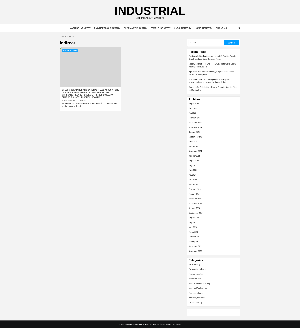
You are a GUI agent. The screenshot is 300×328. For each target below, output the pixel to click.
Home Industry (203, 28)
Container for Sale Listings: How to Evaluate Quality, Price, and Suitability (213, 88)
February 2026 (194, 117)
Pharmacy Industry (135, 28)
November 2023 (195, 203)
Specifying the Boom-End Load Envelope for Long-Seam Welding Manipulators (212, 65)
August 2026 (194, 103)
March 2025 (193, 146)
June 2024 (193, 170)
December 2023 (195, 198)
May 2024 (192, 175)
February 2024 (194, 189)
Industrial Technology (198, 288)
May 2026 (192, 113)
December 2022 (195, 246)
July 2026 (192, 108)
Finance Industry (70, 50)
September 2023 (195, 213)
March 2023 (193, 232)
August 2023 (194, 217)
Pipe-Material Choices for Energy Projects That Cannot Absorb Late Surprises (211, 73)
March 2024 (193, 184)
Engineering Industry (107, 28)
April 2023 (193, 227)
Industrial (150, 10)
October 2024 (194, 156)
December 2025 (195, 122)
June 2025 (193, 141)
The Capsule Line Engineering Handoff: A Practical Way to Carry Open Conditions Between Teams (212, 57)
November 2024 (195, 151)
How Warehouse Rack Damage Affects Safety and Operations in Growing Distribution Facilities (209, 81)
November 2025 (195, 127)
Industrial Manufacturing (199, 283)
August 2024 (194, 160)
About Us (221, 28)
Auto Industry (182, 28)
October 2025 (194, 132)
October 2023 (194, 208)
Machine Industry (80, 28)
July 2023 (192, 222)
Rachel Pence (69, 100)
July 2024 (192, 165)
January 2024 (194, 194)
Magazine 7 (165, 324)
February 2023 (194, 236)
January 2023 (194, 241)
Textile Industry (161, 28)
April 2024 (193, 179)
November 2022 (195, 251)
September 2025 (195, 137)
